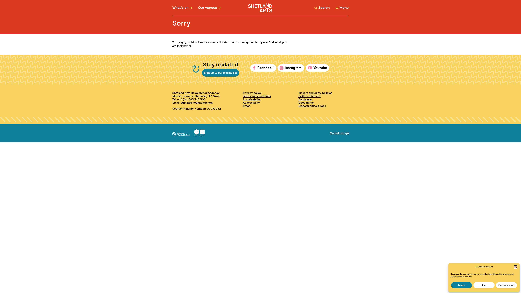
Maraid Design (339, 133)
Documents (306, 102)
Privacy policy (252, 93)
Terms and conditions (257, 96)
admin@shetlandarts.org (197, 102)
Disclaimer (305, 99)
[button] (515, 267)
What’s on (180, 7)
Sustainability (252, 99)
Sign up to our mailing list (220, 72)
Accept (461, 285)
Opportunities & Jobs (312, 106)
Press (246, 106)
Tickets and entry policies (315, 93)
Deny (484, 285)
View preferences (506, 285)
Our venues (207, 7)
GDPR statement (309, 96)
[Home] (260, 6)
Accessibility (251, 102)
